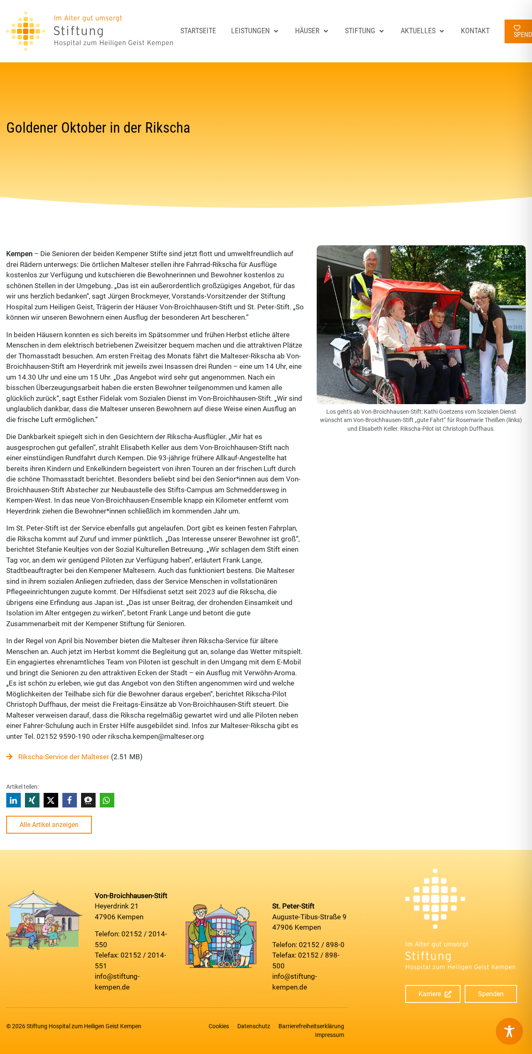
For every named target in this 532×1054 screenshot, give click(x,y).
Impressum (329, 1035)
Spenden (491, 994)
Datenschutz (253, 1026)
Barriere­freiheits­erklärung (311, 1026)
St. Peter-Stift (293, 906)
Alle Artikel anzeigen (49, 825)
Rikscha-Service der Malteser (64, 757)
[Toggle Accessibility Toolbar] (509, 1031)
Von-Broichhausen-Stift (131, 895)
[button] (13, 800)
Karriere (430, 994)
